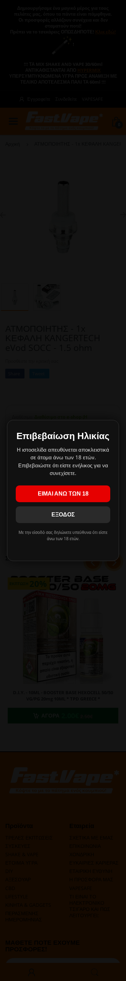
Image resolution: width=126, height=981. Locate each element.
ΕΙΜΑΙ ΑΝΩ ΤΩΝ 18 (63, 494)
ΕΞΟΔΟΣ (63, 515)
